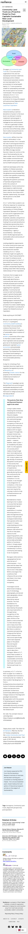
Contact (14, 919)
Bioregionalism (8, 396)
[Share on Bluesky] (5, 756)
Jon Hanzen (7, 23)
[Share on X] (14, 756)
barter (8, 334)
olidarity (6, 336)
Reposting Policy (9, 913)
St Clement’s (7, 731)
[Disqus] (14, 872)
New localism (7, 110)
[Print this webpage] (23, 756)
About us (6, 919)
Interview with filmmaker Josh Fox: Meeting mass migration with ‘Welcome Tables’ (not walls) (12, 837)
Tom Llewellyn (7, 840)
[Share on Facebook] (10, 756)
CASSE (13, 825)
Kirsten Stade (7, 825)
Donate (21, 919)
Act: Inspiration (7, 7)
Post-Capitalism (12, 105)
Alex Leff (6, 832)
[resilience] (6, 2)
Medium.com (5, 25)
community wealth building (12, 324)
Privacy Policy (19, 913)
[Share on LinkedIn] (18, 756)
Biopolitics (8, 370)
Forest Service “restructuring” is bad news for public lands (13, 823)
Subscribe (12, 921)
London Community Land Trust (15, 735)
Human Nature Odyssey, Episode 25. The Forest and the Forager (13, 829)
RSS (18, 921)
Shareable (14, 840)
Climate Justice (14, 372)
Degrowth (9, 383)
